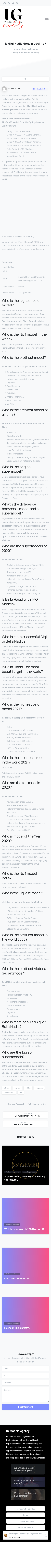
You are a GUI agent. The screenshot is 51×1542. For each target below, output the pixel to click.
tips (20, 1092)
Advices (7, 1088)
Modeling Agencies (25, 1521)
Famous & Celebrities (25, 1509)
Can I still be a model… (17, 1278)
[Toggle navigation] (46, 18)
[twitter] (13, 3)
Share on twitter (39, 1104)
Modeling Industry (29, 49)
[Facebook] (4, 3)
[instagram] (17, 3)
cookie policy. (15, 1537)
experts (17, 1088)
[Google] (9, 3)
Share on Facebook (16, 1104)
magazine (39, 1088)
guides (27, 1088)
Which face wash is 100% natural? (24, 1229)
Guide (25, 1515)
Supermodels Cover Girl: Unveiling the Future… (24, 1178)
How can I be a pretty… (17, 1327)
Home (15, 49)
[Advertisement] (25, 208)
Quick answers (9, 1092)
